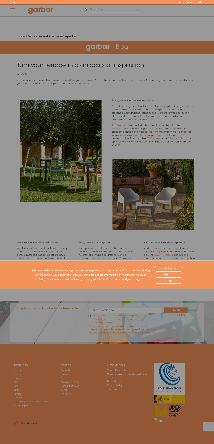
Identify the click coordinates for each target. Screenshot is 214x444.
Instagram (11, 2)
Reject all (168, 275)
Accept (168, 281)
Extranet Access (186, 2)
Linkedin (15, 2)
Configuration (168, 269)
